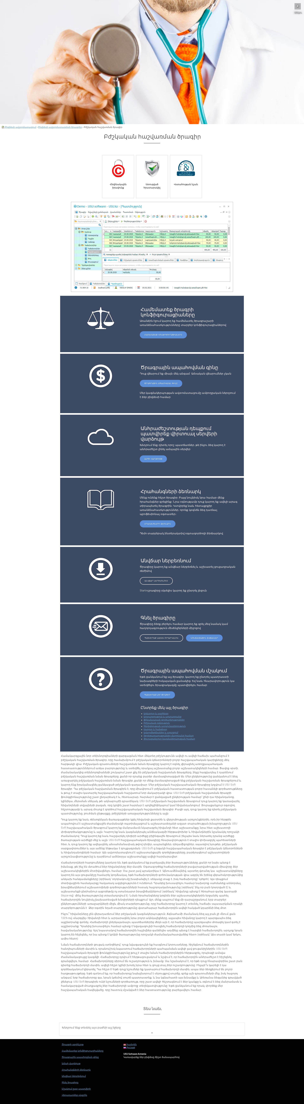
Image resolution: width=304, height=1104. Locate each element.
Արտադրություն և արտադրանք (162, 717)
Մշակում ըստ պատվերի (76, 1089)
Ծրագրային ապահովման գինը (161, 383)
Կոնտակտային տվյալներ (204, 638)
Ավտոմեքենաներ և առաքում (161, 733)
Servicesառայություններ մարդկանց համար (169, 736)
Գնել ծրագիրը (70, 1083)
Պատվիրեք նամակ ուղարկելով (161, 638)
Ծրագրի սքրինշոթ (72, 1045)
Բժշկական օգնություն (157, 723)
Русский (130, 1048)
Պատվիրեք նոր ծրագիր (157, 695)
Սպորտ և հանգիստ (155, 729)
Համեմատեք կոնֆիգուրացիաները (163, 335)
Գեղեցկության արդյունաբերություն (165, 726)
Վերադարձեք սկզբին (74, 1095)
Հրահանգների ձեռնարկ (157, 524)
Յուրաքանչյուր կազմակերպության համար (169, 739)
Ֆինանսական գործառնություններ (164, 720)
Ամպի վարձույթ (153, 459)
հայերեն (131, 1045)
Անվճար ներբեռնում (156, 581)
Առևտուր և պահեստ (156, 714)
